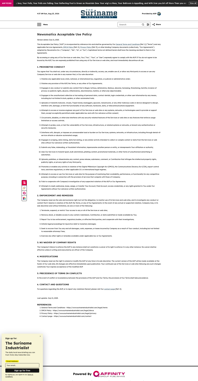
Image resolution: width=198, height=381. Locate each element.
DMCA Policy (68, 47)
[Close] (40, 336)
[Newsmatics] (24, 198)
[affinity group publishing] (24, 193)
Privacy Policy (85, 47)
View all (193, 3)
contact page (109, 289)
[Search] (143, 24)
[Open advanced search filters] (148, 24)
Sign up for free (22, 370)
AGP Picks (6, 3)
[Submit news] (24, 182)
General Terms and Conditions (128, 44)
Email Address (12, 361)
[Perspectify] (24, 188)
